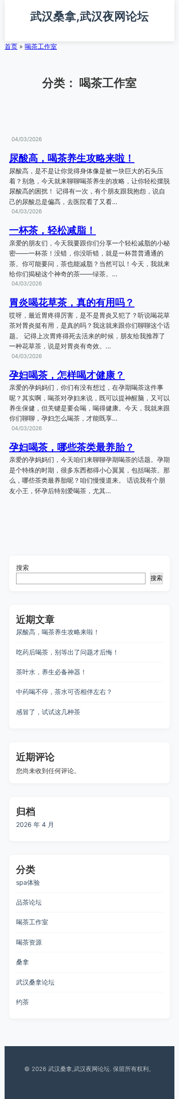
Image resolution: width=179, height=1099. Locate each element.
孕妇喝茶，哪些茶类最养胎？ (71, 447)
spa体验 (28, 882)
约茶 (22, 1002)
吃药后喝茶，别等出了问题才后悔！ (67, 652)
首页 (11, 46)
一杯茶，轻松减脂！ (52, 230)
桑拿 (22, 962)
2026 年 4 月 (35, 824)
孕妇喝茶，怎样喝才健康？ (67, 375)
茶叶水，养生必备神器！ (51, 672)
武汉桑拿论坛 (35, 982)
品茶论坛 (29, 902)
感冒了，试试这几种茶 (48, 712)
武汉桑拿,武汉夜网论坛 (89, 16)
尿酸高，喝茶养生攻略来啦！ (71, 158)
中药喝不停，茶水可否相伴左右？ (64, 691)
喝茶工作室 (41, 46)
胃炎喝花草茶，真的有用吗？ (71, 302)
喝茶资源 (29, 942)
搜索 (22, 567)
